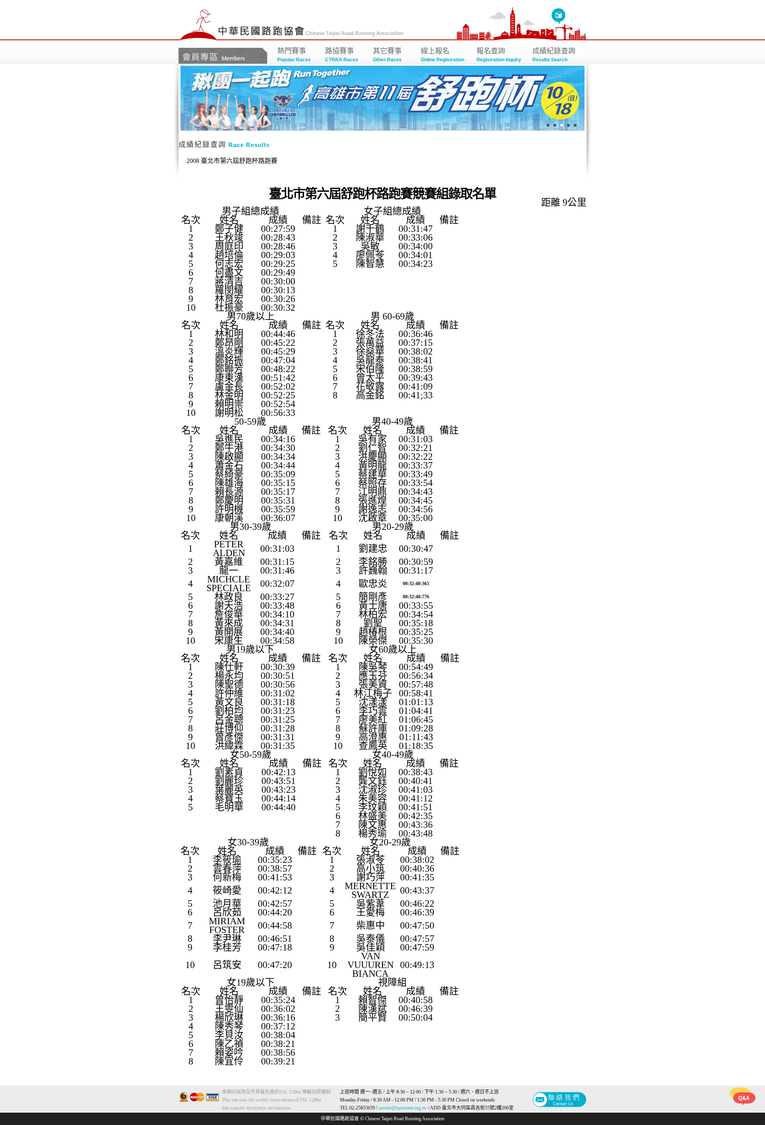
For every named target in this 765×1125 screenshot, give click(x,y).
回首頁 (558, 16)
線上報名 (442, 55)
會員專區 (222, 56)
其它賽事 (387, 55)
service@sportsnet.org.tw (403, 1108)
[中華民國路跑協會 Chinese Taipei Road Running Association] (198, 38)
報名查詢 (499, 55)
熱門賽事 (294, 55)
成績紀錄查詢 (553, 55)
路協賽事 (341, 55)
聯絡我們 (559, 1099)
